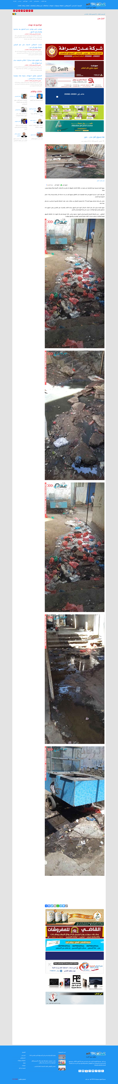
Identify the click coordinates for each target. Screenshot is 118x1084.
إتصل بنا (14, 1)
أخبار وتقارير (68, 5)
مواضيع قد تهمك (35, 25)
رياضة (23, 5)
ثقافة (19, 5)
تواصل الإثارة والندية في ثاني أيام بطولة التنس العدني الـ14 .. (42, 1055)
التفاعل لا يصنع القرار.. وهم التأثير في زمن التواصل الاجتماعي (20, 102)
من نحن (19, 1)
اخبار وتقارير (22, 1058)
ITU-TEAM (15, 1079)
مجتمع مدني (36, 1)
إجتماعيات (32, 5)
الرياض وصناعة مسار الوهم (36, 100)
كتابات (30, 1)
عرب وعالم (39, 5)
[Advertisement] (74, 31)
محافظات (45, 5)
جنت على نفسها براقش (37, 138)
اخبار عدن (74, 5)
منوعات (51, 5)
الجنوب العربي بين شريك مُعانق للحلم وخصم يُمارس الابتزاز (21, 127)
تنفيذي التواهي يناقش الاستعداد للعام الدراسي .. (45, 1066)
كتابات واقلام (36, 92)
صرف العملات (43, 1)
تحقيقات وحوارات (59, 5)
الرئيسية (80, 5)
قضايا (27, 5)
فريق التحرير (25, 1)
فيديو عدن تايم (22, 1068)
